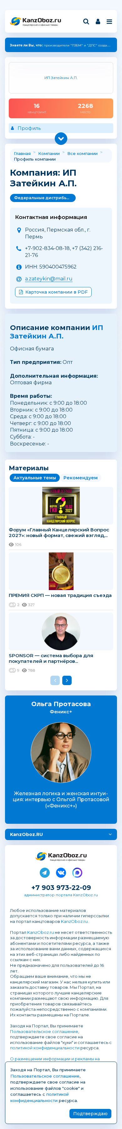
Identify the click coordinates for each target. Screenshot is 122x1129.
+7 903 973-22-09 (61, 888)
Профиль (29, 128)
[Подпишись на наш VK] (61, 871)
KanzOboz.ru (74, 921)
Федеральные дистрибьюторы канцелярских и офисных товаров (45, 197)
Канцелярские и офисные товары (40, 25)
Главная (22, 153)
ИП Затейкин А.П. (56, 331)
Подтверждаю (90, 1113)
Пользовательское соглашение (44, 1031)
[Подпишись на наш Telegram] (45, 871)
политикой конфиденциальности (44, 1047)
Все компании (82, 153)
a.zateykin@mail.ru (49, 279)
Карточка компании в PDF (56, 292)
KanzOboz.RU (26, 834)
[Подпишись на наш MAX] (77, 871)
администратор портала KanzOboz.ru (61, 894)
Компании (49, 153)
